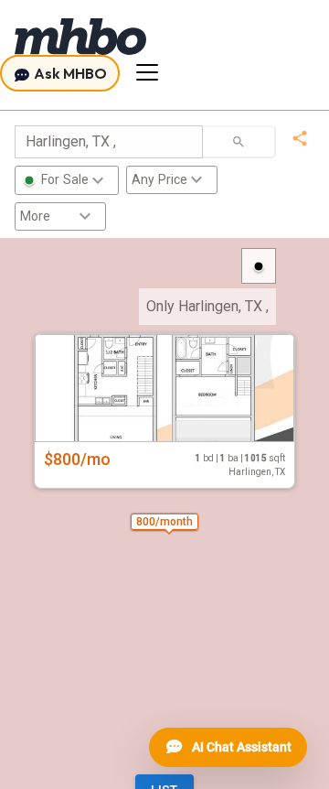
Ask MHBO (69, 73)
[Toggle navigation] (147, 72)
